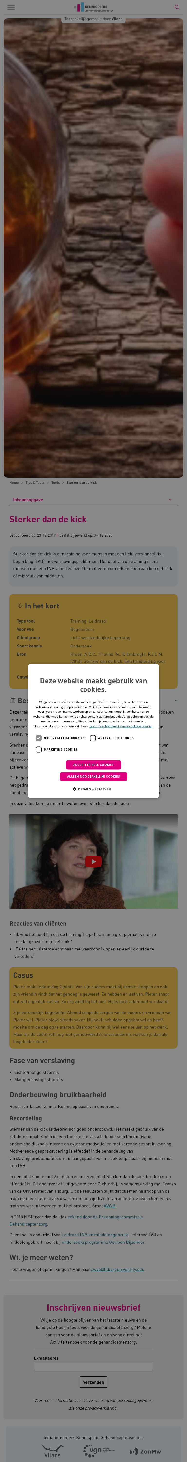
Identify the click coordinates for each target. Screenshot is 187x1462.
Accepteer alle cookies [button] (93, 764)
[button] (93, 789)
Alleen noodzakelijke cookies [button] (93, 776)
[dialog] (93, 731)
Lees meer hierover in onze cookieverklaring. (121, 726)
